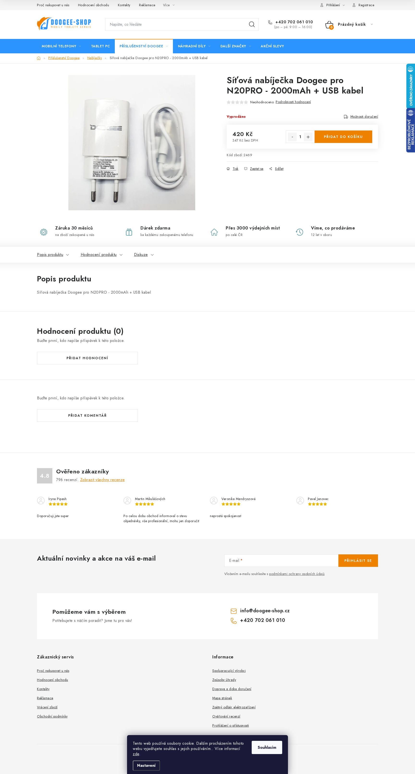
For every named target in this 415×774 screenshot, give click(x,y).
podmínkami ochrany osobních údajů (297, 573)
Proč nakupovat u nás (53, 5)
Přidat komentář (87, 415)
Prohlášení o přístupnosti (230, 725)
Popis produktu (50, 254)
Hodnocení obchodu (93, 5)
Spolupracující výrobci (229, 670)
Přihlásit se (358, 560)
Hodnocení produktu (99, 254)
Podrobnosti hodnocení (293, 101)
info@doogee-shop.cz (265, 610)
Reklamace (147, 5)
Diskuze (141, 254)
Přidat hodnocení (87, 358)
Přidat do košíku (343, 136)
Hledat (252, 24)
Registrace (366, 5)
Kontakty (124, 5)
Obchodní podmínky (52, 716)
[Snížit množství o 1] (292, 137)
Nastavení (146, 765)
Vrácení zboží (47, 707)
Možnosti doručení (364, 116)
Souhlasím (267, 747)
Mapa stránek (222, 698)
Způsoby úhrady (224, 679)
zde (136, 754)
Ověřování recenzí (226, 716)
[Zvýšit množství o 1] (308, 137)
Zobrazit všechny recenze (102, 480)
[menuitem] (61, 46)
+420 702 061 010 (293, 22)
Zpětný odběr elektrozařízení (234, 707)
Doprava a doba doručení (231, 689)
